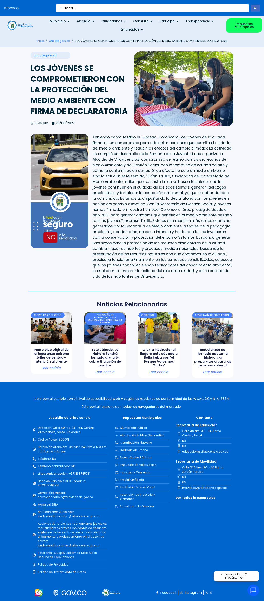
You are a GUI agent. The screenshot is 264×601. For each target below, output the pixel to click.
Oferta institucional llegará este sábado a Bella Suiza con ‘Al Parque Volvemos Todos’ (159, 357)
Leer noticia (51, 368)
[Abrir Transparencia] (212, 21)
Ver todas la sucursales (195, 497)
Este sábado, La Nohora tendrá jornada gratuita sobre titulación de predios (105, 357)
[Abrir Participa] (177, 21)
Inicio (40, 41)
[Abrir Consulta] (151, 21)
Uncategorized (59, 41)
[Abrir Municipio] (68, 21)
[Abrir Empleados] (142, 29)
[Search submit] (255, 8)
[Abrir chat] (253, 590)
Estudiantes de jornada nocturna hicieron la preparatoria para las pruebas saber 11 (212, 357)
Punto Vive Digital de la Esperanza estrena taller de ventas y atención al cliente (51, 355)
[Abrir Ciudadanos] (125, 21)
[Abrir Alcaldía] (93, 21)
